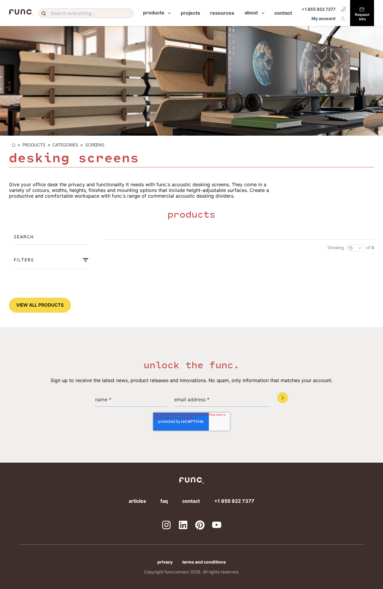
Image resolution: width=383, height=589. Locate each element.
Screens (94, 144)
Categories (65, 144)
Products (33, 144)
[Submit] (45, 13)
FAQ (164, 501)
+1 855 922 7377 (318, 9)
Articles (137, 501)
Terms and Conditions (204, 561)
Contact (191, 501)
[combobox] (86, 13)
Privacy (165, 561)
